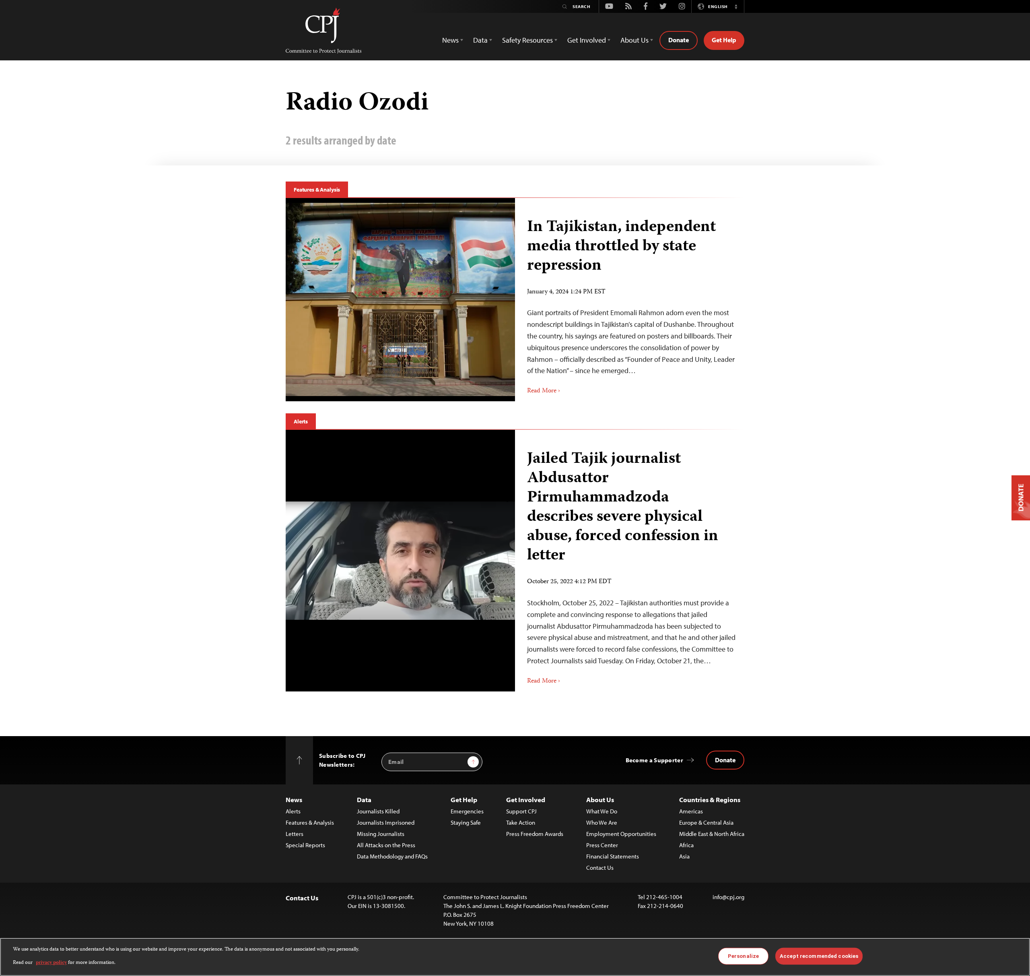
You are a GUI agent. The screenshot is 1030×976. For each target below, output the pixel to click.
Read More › (543, 391)
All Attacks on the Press (386, 845)
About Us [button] (634, 40)
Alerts (301, 421)
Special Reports (305, 845)
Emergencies (467, 811)
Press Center (602, 845)
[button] (736, 6)
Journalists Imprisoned (385, 822)
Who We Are (601, 822)
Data (364, 799)
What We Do (601, 811)
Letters (294, 834)
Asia (684, 856)
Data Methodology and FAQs (392, 856)
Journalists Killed (378, 811)
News (294, 799)
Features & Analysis (317, 189)
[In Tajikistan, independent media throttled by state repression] (400, 299)
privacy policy (51, 962)
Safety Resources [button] (527, 40)
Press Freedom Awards (534, 834)
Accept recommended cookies (819, 956)
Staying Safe (466, 822)
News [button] (450, 40)
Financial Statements (612, 856)
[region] (515, 957)
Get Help (724, 40)
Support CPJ (521, 811)
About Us (600, 799)
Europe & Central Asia (706, 822)
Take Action (520, 822)
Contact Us (600, 867)
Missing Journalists (380, 834)
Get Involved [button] (586, 40)
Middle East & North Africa (711, 834)
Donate (678, 40)
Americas (691, 811)
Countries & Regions (709, 799)
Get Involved (525, 799)
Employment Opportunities (621, 834)
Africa (686, 845)
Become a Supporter (654, 760)
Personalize (743, 956)
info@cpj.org (728, 897)
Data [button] (480, 40)
